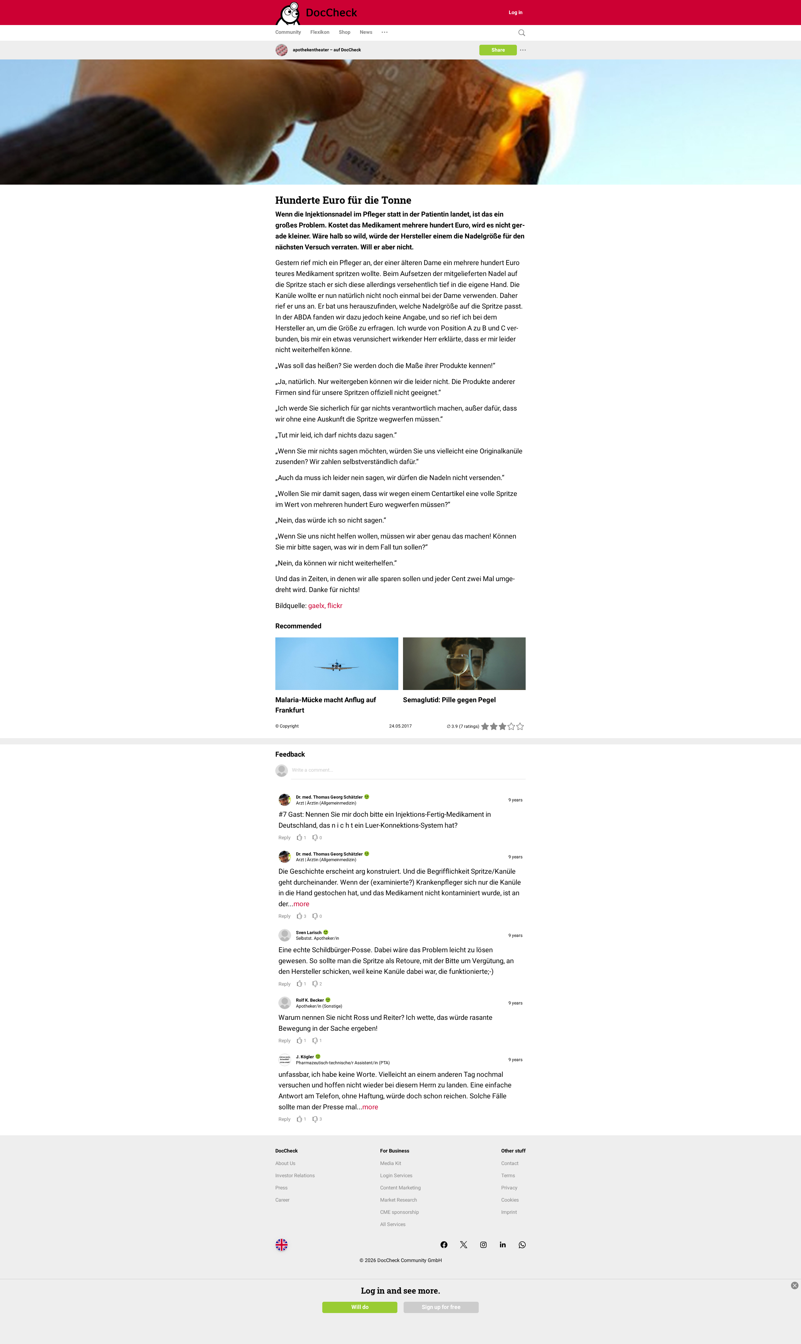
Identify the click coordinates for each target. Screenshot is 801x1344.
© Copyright (287, 725)
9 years (515, 799)
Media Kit (390, 1163)
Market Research (398, 1200)
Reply (284, 838)
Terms (508, 1175)
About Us (285, 1163)
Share (498, 50)
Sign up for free (441, 1307)
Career (282, 1200)
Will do (360, 1307)
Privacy (509, 1188)
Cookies (510, 1200)
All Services (393, 1224)
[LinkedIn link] (502, 1245)
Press (281, 1188)
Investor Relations (295, 1175)
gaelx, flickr (325, 606)
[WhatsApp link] (522, 1245)
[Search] (520, 33)
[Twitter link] (463, 1245)
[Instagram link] (483, 1245)
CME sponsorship (399, 1212)
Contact (509, 1163)
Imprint (509, 1212)
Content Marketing (400, 1188)
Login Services (396, 1175)
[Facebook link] (444, 1245)
